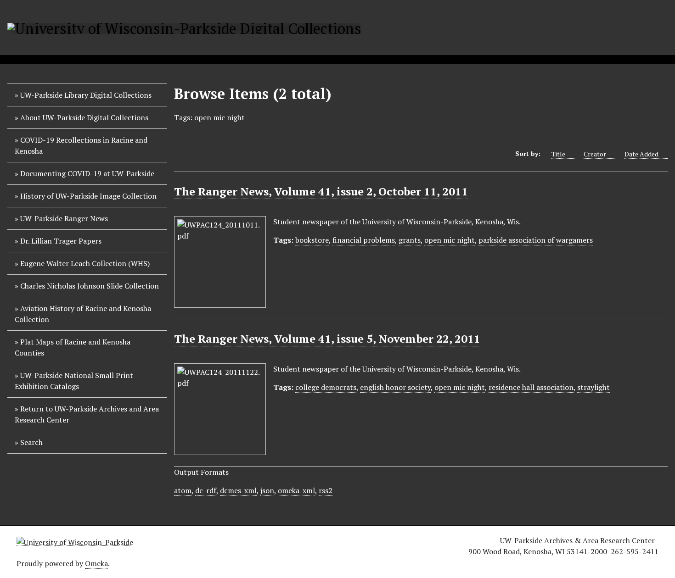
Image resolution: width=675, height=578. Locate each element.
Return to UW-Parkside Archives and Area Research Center (87, 414)
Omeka (96, 563)
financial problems (363, 240)
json (267, 490)
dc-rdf (205, 490)
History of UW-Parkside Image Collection (88, 196)
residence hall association (531, 387)
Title (558, 154)
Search (31, 442)
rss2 (325, 490)
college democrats (325, 387)
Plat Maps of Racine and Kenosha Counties (72, 347)
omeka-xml (296, 490)
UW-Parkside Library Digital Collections (86, 95)
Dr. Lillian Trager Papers (60, 241)
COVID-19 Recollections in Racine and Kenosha (81, 145)
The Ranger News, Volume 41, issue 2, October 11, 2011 (321, 191)
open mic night (449, 240)
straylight (593, 387)
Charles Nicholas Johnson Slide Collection (89, 286)
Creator (595, 154)
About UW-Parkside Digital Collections (84, 117)
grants (410, 240)
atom (182, 490)
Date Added (641, 154)
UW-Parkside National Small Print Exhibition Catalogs (74, 380)
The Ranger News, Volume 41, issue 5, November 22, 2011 (327, 338)
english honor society (395, 387)
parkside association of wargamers (535, 240)
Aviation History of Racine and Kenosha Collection (83, 313)
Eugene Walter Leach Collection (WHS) (85, 263)
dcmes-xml (238, 490)
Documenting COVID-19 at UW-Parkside (87, 173)
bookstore (312, 240)
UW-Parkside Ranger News (64, 218)
